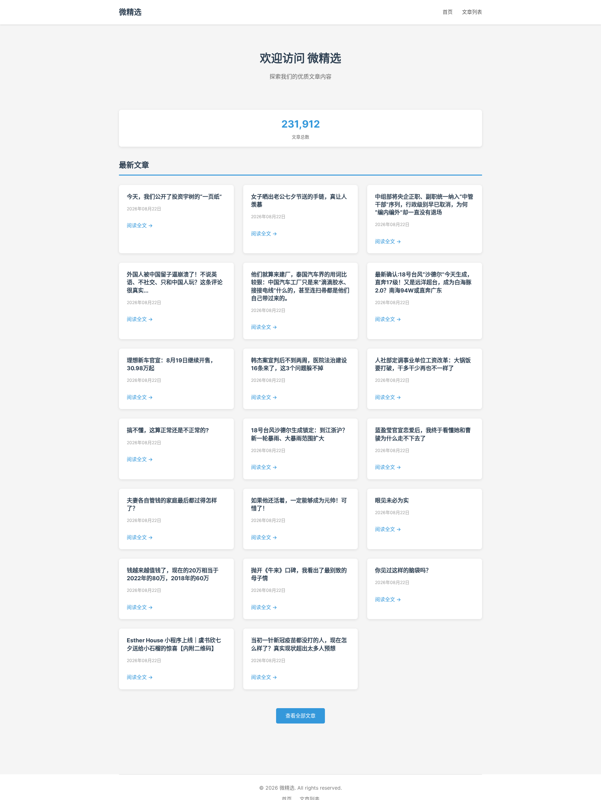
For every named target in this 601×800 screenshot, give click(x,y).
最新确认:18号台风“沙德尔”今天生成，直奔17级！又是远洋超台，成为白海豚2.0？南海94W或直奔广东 (424, 282)
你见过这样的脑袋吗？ (403, 570)
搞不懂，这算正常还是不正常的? (168, 430)
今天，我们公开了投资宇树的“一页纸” (174, 196)
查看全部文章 (300, 716)
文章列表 (472, 12)
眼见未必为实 (392, 500)
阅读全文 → (140, 225)
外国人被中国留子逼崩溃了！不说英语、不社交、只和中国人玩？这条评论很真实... (175, 282)
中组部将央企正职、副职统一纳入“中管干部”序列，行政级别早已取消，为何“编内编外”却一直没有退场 (424, 204)
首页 (448, 12)
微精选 (130, 12)
